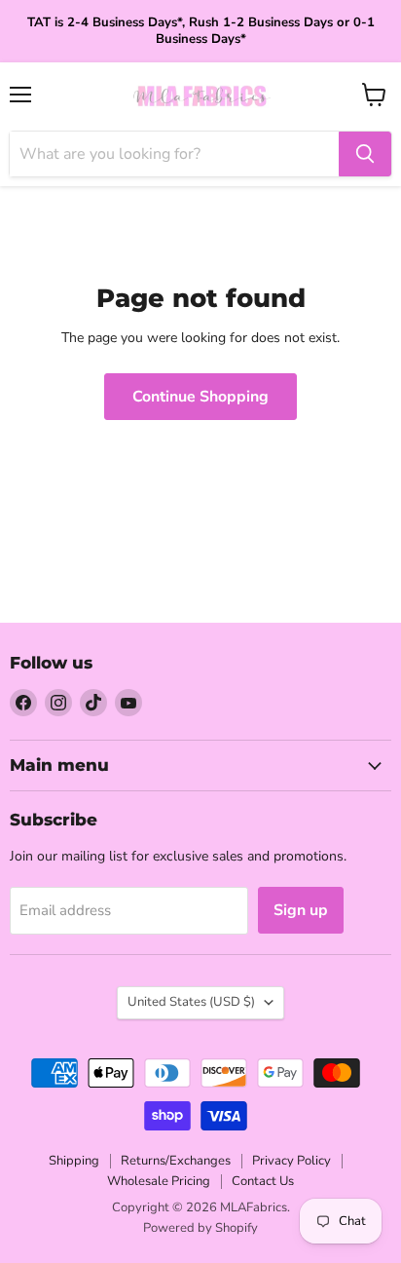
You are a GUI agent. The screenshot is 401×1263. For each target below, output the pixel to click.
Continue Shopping (200, 396)
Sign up (300, 910)
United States (191, 1002)
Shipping (74, 1160)
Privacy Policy (291, 1160)
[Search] (365, 154)
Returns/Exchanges (176, 1160)
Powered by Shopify (200, 1228)
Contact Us (263, 1181)
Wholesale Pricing (158, 1181)
